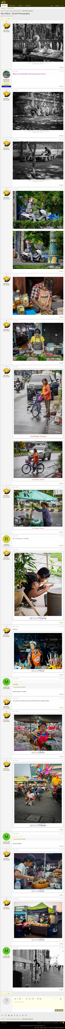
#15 (62, 711)
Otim (22, 538)
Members (28, 5)
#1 (62, 21)
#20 (62, 947)
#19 (62, 899)
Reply (62, 67)
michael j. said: (17, 836)
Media (20, 5)
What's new (12, 5)
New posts (3, 8)
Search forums (10, 8)
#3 (62, 90)
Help (60, 1022)
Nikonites (4, 1022)
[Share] (61, 22)
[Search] (62, 5)
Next (9, 18)
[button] (16, 5)
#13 (62, 678)
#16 (62, 760)
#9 (62, 487)
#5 (62, 189)
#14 (62, 698)
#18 (62, 850)
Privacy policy (55, 1022)
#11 (62, 549)
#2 (62, 71)
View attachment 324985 (19, 839)
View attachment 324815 (19, 687)
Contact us (39, 1022)
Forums (4, 5)
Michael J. (4, 16)
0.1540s (52, 1027)
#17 (62, 833)
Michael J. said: (17, 682)
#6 (62, 275)
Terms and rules (47, 1022)
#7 (62, 321)
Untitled (16, 538)
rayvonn (6, 544)
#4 (62, 139)
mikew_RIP (6, 687)
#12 (62, 626)
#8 (62, 367)
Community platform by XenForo (32, 1025)
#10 (62, 536)
